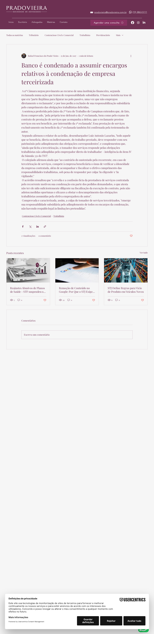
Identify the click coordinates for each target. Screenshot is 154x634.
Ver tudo (144, 252)
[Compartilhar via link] (44, 226)
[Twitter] (138, 22)
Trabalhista (85, 35)
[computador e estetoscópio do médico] (28, 270)
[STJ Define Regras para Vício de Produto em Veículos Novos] (126, 270)
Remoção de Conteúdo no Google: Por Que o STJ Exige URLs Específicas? (76, 289)
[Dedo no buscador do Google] (77, 270)
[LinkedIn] (144, 22)
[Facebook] (132, 22)
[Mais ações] (131, 56)
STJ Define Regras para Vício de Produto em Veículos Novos (126, 289)
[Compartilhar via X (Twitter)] (30, 226)
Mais (118, 35)
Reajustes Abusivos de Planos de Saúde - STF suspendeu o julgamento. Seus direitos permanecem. (27, 289)
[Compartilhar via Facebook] (22, 226)
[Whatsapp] (130, 12)
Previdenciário (103, 35)
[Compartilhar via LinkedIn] (37, 226)
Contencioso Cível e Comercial (59, 35)
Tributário (34, 35)
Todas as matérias (14, 35)
